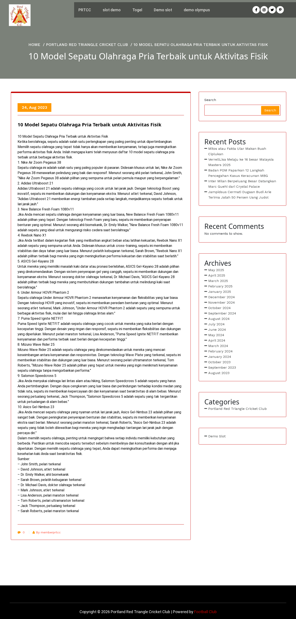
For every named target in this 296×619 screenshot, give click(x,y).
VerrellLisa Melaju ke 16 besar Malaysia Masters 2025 (241, 162)
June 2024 (217, 329)
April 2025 (216, 275)
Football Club (205, 611)
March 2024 (218, 346)
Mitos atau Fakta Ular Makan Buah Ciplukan (237, 151)
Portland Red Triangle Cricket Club (87, 44)
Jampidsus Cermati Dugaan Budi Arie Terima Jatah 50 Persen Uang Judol (239, 194)
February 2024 (220, 351)
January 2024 (219, 357)
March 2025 (218, 281)
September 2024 (222, 313)
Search (210, 100)
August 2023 (218, 373)
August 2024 (219, 319)
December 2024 (221, 297)
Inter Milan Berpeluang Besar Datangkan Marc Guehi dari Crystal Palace (242, 184)
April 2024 (216, 340)
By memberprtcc (48, 532)
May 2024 (216, 335)
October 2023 (219, 362)
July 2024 (216, 324)
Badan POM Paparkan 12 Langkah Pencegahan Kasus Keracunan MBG (238, 173)
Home (34, 44)
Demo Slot (217, 436)
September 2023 (222, 367)
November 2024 (221, 302)
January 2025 (219, 292)
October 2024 (219, 308)
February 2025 (220, 286)
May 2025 (216, 270)
